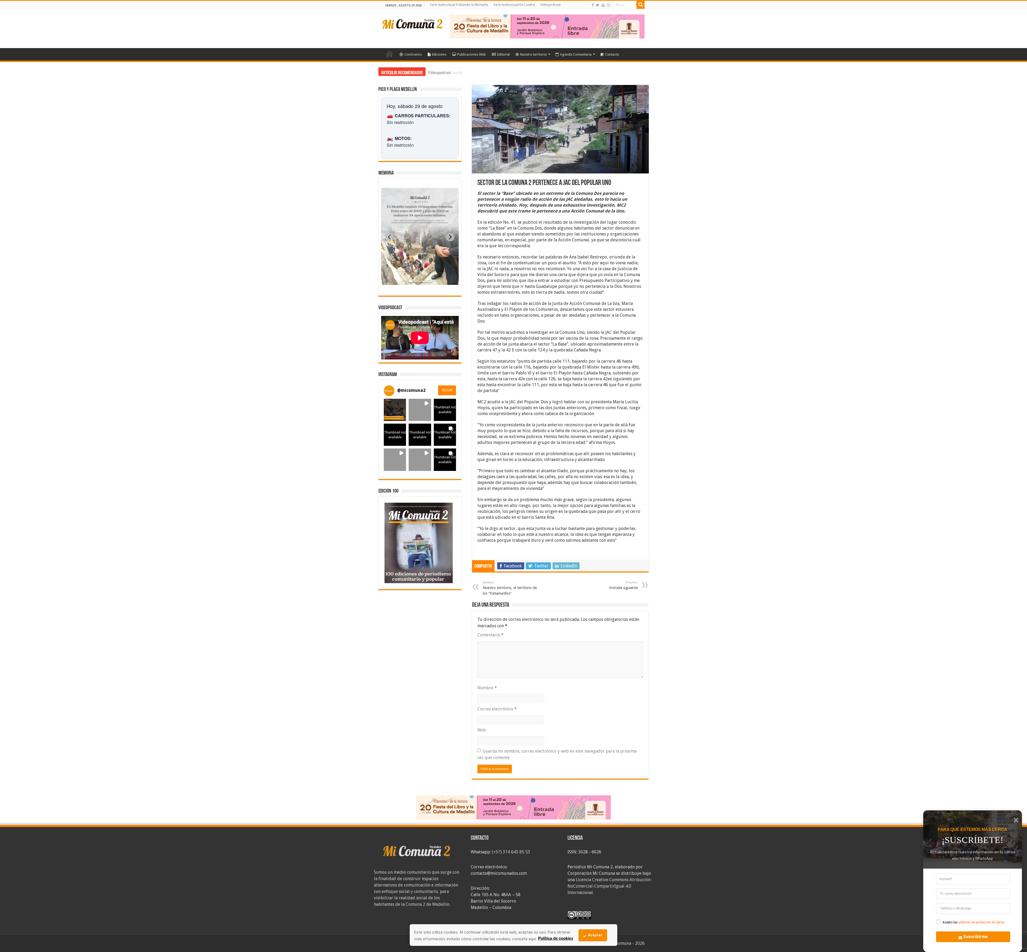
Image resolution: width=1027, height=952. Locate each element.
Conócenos (413, 54)
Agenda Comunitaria (576, 54)
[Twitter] (597, 5)
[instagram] (608, 5)
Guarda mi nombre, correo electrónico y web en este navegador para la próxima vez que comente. (557, 754)
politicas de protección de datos (982, 922)
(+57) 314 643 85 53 (511, 851)
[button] (395, 410)
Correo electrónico (497, 708)
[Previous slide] (389, 237)
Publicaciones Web (471, 54)
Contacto (612, 54)
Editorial (503, 54)
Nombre (487, 687)
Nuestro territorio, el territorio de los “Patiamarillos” (510, 588)
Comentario (490, 634)
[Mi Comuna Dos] (412, 23)
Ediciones (439, 54)
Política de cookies (555, 938)
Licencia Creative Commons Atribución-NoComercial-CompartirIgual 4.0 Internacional (610, 886)
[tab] (403, 281)
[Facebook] (592, 5)
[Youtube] (603, 5)
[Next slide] (450, 237)
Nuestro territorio (533, 54)
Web (481, 730)
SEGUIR (447, 390)
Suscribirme (975, 936)
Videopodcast (550, 5)
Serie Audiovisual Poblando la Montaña (459, 5)
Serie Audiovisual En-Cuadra (514, 5)
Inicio (389, 53)
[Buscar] (641, 5)
